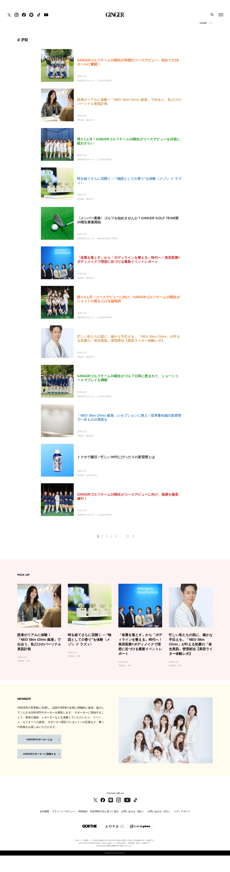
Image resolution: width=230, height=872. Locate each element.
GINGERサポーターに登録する (39, 754)
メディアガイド (182, 811)
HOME (203, 23)
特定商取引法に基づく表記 (104, 811)
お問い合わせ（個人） (133, 811)
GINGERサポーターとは (39, 739)
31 (127, 536)
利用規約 (83, 811)
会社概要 (44, 811)
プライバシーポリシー (63, 811)
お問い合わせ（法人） (159, 811)
